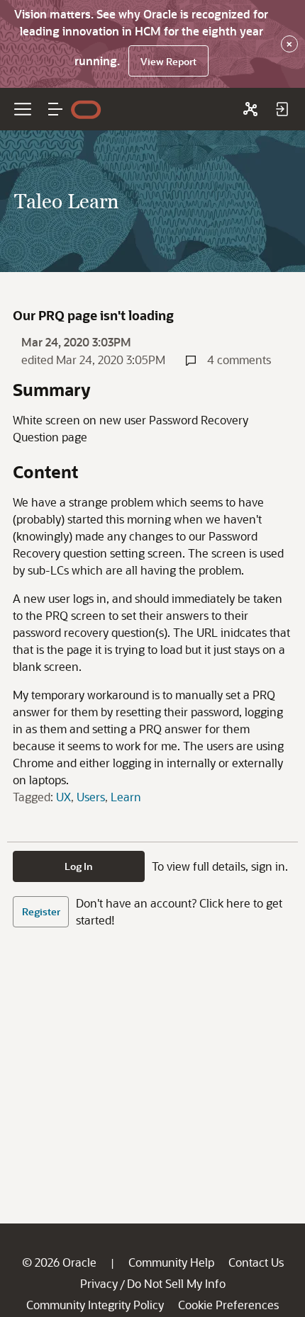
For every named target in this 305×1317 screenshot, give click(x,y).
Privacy (99, 1283)
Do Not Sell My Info (176, 1283)
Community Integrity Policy (95, 1304)
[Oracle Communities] (250, 109)
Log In (79, 866)
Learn (126, 796)
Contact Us (256, 1262)
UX (63, 796)
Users (91, 796)
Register (41, 911)
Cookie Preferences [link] (228, 1304)
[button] (55, 109)
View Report (168, 61)
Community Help (171, 1262)
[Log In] (281, 109)
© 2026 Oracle (59, 1262)
